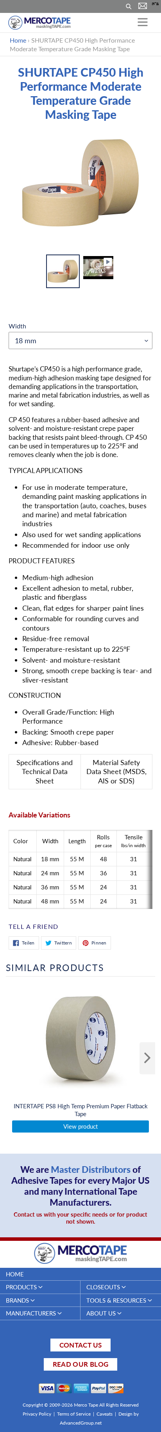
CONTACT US (80, 1345)
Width (17, 326)
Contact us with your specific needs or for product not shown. (80, 1218)
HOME (15, 1274)
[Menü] (142, 22)
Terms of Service (74, 1413)
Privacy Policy (37, 1413)
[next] (147, 1058)
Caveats (105, 1413)
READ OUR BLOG (80, 1364)
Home (18, 40)
